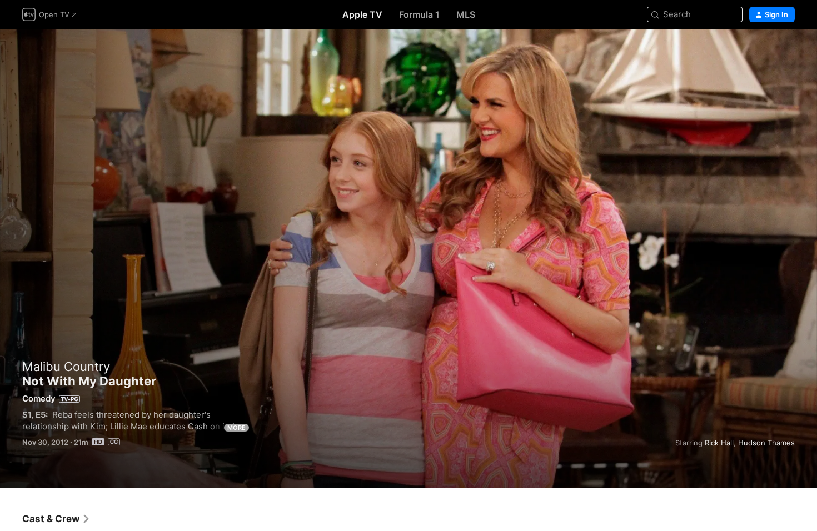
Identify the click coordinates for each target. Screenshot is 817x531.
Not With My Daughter (408, 258)
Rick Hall (719, 442)
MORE (236, 428)
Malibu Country (66, 366)
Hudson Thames (766, 442)
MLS (465, 14)
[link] (56, 519)
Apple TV (362, 14)
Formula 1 (419, 14)
